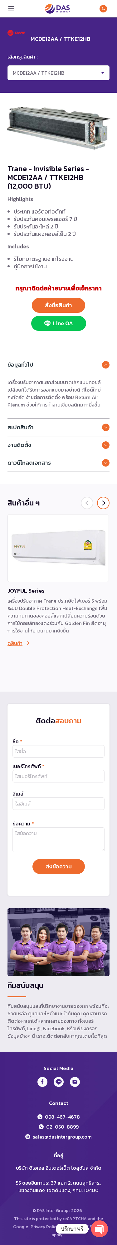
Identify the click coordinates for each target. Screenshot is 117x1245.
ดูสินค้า (14, 643)
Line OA (63, 323)
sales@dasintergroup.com (62, 1136)
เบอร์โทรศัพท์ (28, 766)
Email (75, 1082)
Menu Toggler (11, 8)
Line (59, 1082)
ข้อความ (23, 823)
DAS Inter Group (57, 9)
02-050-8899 (62, 1126)
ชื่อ (17, 741)
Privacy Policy (45, 1227)
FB (42, 1082)
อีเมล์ (17, 793)
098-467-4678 (105, 8)
